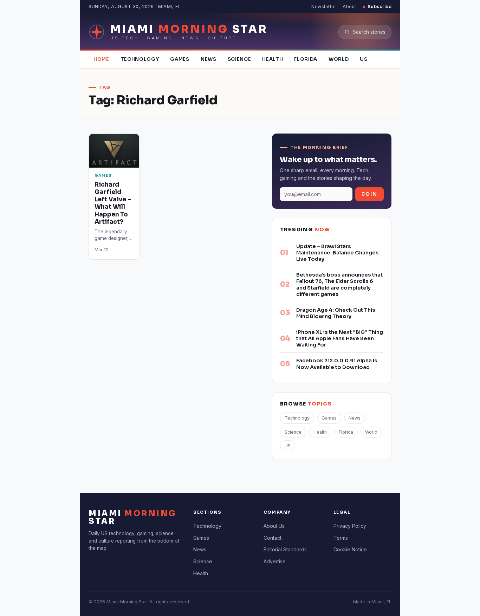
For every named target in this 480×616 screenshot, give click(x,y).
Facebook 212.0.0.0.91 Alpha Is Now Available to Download (336, 363)
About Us (274, 526)
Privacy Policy (349, 526)
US (363, 59)
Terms (340, 538)
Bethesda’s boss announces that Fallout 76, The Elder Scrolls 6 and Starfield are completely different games (339, 284)
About (349, 6)
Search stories (369, 32)
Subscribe (380, 6)
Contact (272, 538)
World (339, 59)
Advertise (275, 561)
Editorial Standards (285, 549)
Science (239, 59)
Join (369, 194)
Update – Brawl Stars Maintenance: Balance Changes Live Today (337, 252)
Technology (140, 59)
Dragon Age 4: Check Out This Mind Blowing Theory (335, 313)
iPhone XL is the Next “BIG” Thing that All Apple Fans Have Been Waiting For (339, 338)
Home (101, 59)
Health (272, 59)
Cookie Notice (350, 549)
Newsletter (323, 6)
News (208, 59)
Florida (305, 59)
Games (179, 59)
